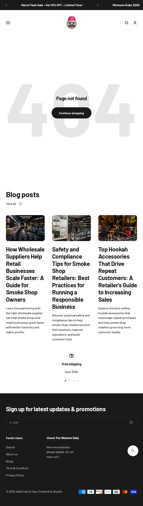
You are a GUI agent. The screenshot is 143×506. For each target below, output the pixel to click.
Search (10, 447)
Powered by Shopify (50, 491)
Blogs (9, 461)
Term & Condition (17, 468)
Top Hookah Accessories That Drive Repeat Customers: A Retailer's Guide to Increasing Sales (117, 274)
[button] (133, 450)
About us (12, 454)
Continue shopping (71, 113)
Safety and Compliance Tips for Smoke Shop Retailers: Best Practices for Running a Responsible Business (71, 278)
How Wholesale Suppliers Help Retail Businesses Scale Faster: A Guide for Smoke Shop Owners (25, 274)
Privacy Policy (15, 475)
